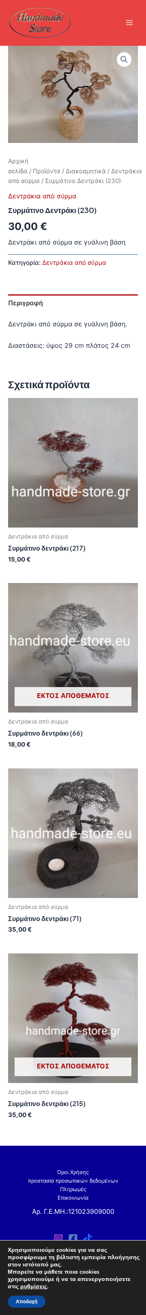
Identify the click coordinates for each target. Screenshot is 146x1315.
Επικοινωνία (73, 1198)
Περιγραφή (25, 303)
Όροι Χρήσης (73, 1172)
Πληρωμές (73, 1189)
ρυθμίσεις (33, 1286)
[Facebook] (73, 1238)
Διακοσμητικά (86, 171)
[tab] (73, 303)
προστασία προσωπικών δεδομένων (73, 1181)
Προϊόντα (46, 171)
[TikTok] (87, 1238)
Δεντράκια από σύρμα (42, 196)
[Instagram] (58, 1238)
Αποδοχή (26, 1301)
